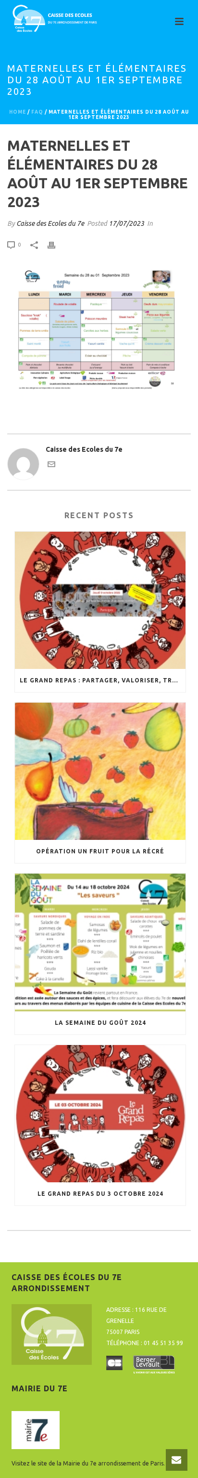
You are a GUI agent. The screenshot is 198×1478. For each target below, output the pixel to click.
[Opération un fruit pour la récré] (100, 771)
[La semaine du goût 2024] (100, 942)
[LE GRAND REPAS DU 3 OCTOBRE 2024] (100, 1113)
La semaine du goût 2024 (100, 1023)
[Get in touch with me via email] (51, 466)
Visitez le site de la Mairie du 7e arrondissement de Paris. (88, 1463)
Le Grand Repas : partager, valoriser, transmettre (103, 680)
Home (17, 112)
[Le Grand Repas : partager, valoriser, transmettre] (100, 600)
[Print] (56, 244)
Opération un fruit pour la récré (100, 851)
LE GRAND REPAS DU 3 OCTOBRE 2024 (100, 1193)
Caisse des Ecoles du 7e (50, 223)
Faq (37, 112)
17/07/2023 (126, 223)
